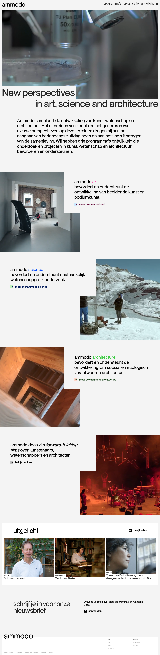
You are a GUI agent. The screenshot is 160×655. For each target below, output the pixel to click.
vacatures (111, 648)
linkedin (135, 645)
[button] (157, 4)
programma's (112, 3)
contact (51, 652)
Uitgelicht (147, 3)
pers (109, 645)
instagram (136, 642)
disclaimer (19, 652)
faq (109, 642)
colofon (43, 652)
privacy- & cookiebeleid (31, 652)
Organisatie (131, 3)
